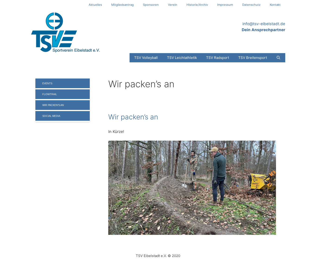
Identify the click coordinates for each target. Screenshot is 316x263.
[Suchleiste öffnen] (278, 57)
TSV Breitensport (252, 57)
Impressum (225, 4)
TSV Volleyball (146, 57)
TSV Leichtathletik (182, 57)
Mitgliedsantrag (122, 4)
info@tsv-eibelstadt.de (263, 23)
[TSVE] (65, 32)
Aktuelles (95, 4)
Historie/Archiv (197, 4)
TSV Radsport (217, 57)
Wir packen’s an (133, 117)
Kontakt (275, 4)
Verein (172, 4)
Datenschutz (251, 4)
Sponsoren (151, 4)
